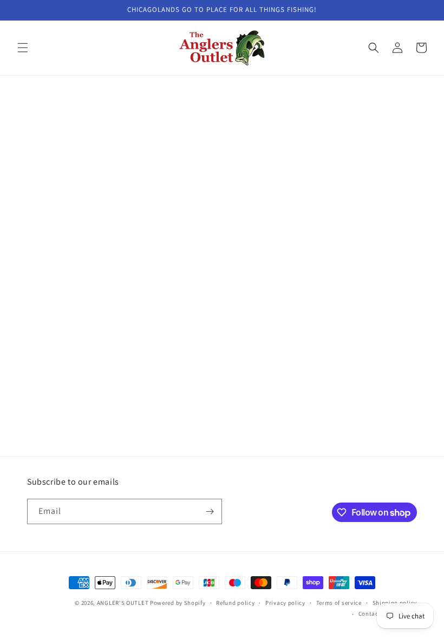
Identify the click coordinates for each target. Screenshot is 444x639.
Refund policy (235, 603)
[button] (23, 48)
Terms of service (339, 603)
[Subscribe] (209, 511)
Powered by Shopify (178, 603)
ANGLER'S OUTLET (123, 603)
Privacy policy (285, 603)
